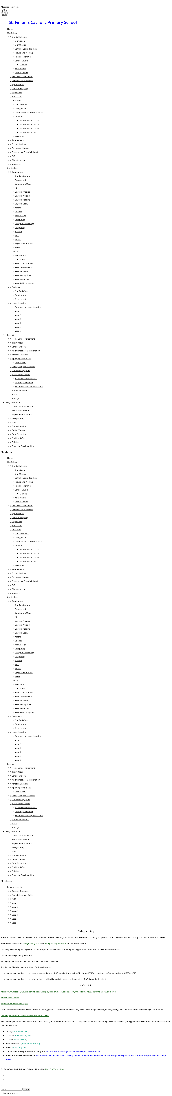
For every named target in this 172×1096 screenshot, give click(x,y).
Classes (15, 251)
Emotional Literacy (20, 148)
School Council (21, 60)
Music (18, 239)
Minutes (23, 64)
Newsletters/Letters (21, 374)
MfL (17, 235)
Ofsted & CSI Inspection (22, 406)
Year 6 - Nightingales (24, 283)
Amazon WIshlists (20, 354)
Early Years (17, 287)
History (18, 231)
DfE (13, 156)
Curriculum (12, 168)
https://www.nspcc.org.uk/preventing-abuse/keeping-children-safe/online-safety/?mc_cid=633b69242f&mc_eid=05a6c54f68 (58, 991)
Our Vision (20, 40)
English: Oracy (21, 203)
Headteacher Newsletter (26, 378)
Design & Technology (24, 223)
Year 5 (18, 327)
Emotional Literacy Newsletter (29, 386)
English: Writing (22, 195)
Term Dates (17, 342)
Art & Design (20, 215)
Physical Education (24, 243)
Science (18, 211)
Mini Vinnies (20, 68)
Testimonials (18, 140)
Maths (18, 207)
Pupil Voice (17, 92)
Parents (10, 334)
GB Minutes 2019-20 (29, 128)
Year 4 (18, 323)
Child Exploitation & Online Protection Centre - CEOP (25, 1015)
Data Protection (19, 434)
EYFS (14, 899)
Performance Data (20, 410)
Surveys (15, 398)
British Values (18, 430)
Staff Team (17, 96)
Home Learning (19, 303)
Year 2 (18, 315)
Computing (20, 219)
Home (10, 29)
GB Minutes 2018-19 (29, 124)
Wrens (23, 259)
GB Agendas (20, 108)
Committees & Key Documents (29, 112)
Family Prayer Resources (23, 366)
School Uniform (19, 346)
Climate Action (18, 160)
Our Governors (22, 104)
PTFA (14, 394)
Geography (20, 227)
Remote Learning (15, 887)
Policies (15, 442)
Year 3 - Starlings (23, 271)
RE (16, 187)
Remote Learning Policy (23, 895)
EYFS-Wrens (20, 255)
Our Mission (20, 44)
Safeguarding (18, 418)
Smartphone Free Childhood (25, 152)
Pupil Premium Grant (22, 414)
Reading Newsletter (24, 382)
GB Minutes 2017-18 (29, 120)
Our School (12, 33)
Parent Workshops (20, 390)
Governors (16, 100)
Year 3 (18, 319)
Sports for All (18, 84)
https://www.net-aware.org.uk (14, 1003)
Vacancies (19, 136)
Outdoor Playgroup (21, 370)
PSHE (17, 247)
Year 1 (18, 311)
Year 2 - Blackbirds (23, 267)
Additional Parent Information (26, 350)
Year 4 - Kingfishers (24, 275)
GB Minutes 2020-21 (29, 132)
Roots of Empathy (20, 88)
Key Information (14, 402)
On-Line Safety (18, 438)
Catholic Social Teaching (26, 48)
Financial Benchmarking (23, 446)
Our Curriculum (22, 176)
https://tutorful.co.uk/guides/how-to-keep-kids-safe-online (73, 1051)
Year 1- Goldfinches (24, 263)
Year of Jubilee (21, 72)
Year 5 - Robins (22, 279)
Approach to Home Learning (28, 307)
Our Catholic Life (19, 37)
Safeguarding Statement (56, 943)
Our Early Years (22, 291)
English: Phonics (22, 191)
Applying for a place (21, 358)
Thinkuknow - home (10, 997)
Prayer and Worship (24, 52)
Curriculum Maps (23, 184)
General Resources (20, 891)
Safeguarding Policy (32, 943)
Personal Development (22, 80)
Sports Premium (19, 426)
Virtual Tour (20, 362)
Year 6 (18, 331)
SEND (14, 422)
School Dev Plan (19, 144)
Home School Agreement (23, 338)
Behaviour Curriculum (22, 76)
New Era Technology (54, 1069)
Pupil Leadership (23, 56)
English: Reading (22, 199)
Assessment (20, 180)
